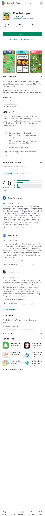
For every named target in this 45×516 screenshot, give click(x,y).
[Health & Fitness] (10, 106)
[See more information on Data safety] (41, 112)
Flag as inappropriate (13, 369)
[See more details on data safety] (10, 155)
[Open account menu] (41, 3)
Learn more (12, 135)
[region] (22, 25)
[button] (22, 27)
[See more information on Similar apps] (41, 338)
